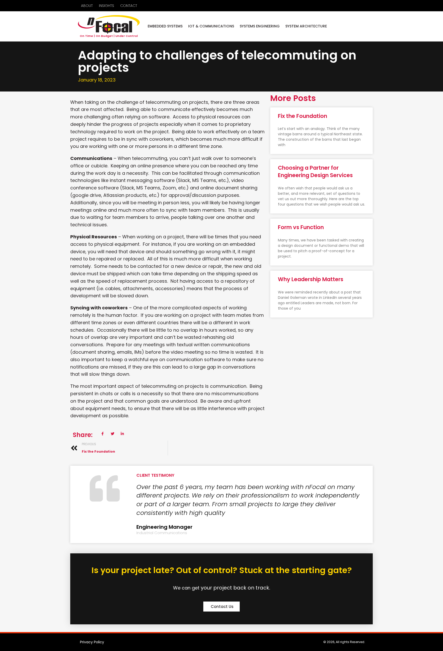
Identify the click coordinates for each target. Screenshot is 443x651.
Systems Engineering (260, 26)
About (87, 5)
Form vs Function (301, 227)
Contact (128, 5)
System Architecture (306, 26)
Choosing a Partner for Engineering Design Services (315, 171)
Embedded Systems (165, 26)
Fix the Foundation (302, 116)
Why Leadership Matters (310, 279)
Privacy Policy (92, 642)
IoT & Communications (211, 26)
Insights (106, 5)
